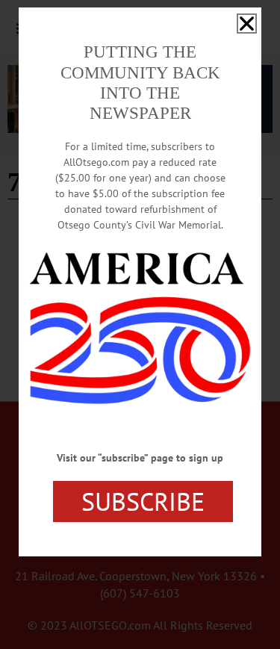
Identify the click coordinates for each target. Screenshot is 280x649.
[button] (247, 23)
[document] (140, 324)
